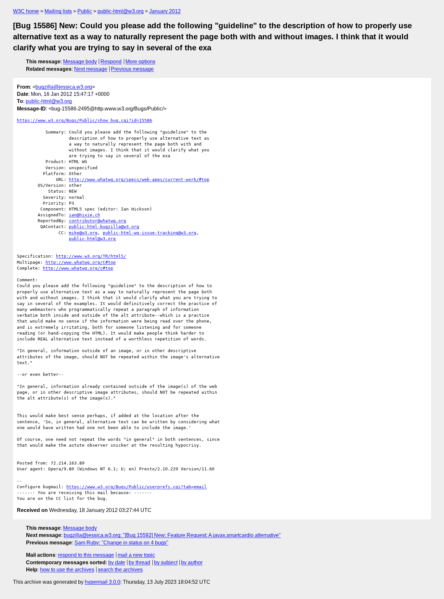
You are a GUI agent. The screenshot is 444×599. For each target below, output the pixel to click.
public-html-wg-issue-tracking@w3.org (149, 232)
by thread (139, 562)
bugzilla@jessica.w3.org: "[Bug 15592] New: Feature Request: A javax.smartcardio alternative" (172, 535)
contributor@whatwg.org (97, 220)
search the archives (120, 569)
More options (140, 61)
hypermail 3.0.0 (102, 582)
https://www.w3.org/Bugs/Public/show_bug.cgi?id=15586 (84, 120)
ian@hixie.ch (84, 214)
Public (84, 11)
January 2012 (165, 11)
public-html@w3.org (121, 11)
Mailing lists (58, 11)
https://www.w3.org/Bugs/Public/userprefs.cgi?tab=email (136, 486)
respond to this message (86, 555)
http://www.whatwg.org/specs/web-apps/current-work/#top (139, 179)
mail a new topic (136, 555)
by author (191, 562)
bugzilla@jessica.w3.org (63, 87)
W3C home (26, 11)
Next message (90, 69)
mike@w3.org (83, 232)
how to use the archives (67, 569)
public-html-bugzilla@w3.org (104, 226)
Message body (80, 61)
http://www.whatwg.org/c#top (78, 268)
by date (116, 562)
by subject (165, 562)
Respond (111, 61)
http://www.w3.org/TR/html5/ (91, 256)
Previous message (132, 69)
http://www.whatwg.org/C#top (81, 262)
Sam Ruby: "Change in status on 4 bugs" (121, 542)
